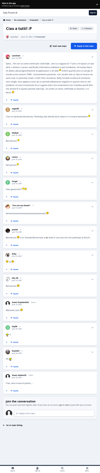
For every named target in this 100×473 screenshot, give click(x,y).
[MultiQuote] (6, 100)
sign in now (63, 405)
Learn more (5, 4)
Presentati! (40, 37)
